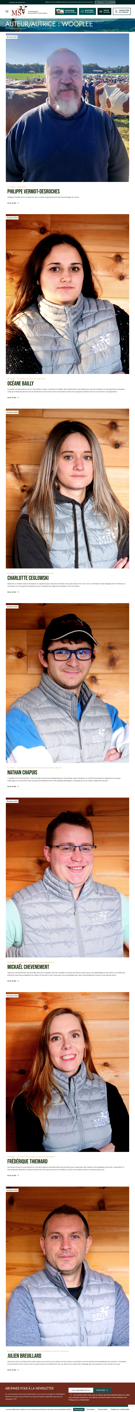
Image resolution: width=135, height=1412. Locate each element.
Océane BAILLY (20, 383)
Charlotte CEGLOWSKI (28, 578)
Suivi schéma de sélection (45, 573)
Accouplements (22, 573)
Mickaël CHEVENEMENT (28, 967)
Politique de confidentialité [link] (120, 1409)
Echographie (21, 379)
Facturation (21, 1157)
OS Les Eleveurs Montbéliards (45, 1157)
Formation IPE (31, 379)
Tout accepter (79, 1409)
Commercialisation (23, 1351)
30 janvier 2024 (12, 218)
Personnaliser (103, 1409)
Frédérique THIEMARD (27, 1161)
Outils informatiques (36, 768)
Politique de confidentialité (78, 1400)
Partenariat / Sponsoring (60, 1351)
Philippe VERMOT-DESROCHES (33, 191)
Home (7, 28)
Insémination (21, 187)
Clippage (32, 573)
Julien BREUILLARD (24, 1356)
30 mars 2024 (12, 37)
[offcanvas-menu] (6, 11)
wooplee (12, 187)
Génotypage (30, 1157)
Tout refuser (91, 1409)
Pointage (32, 962)
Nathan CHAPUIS (22, 772)
